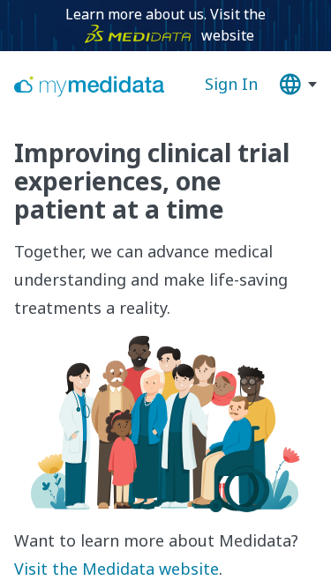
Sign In (231, 83)
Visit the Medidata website (116, 568)
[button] (298, 84)
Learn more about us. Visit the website (165, 24)
